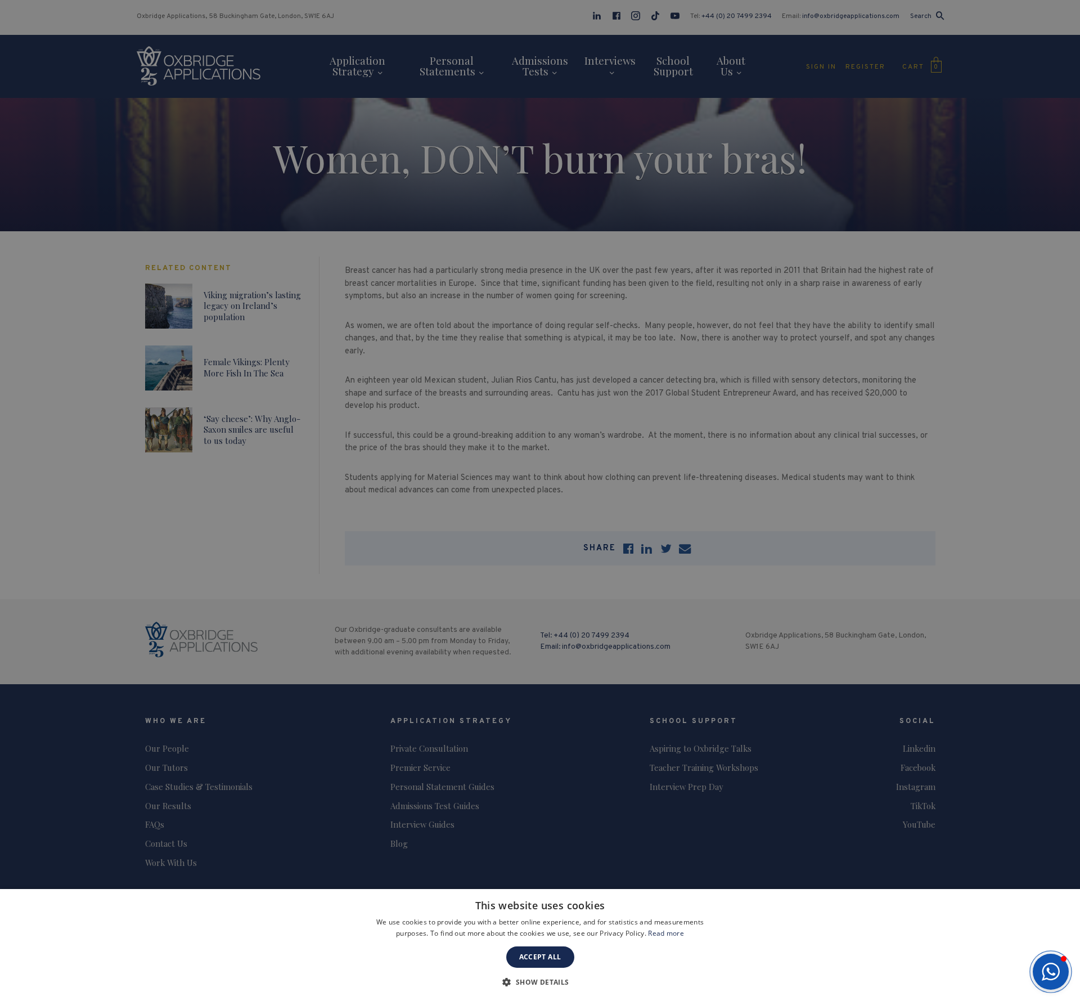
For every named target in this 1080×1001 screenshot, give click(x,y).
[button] (1051, 972)
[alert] (540, 500)
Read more (666, 933)
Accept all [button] (540, 957)
